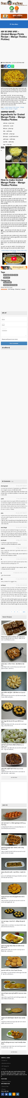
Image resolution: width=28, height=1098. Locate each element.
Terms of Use (5, 1086)
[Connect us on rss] (13, 1094)
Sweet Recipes (7, 617)
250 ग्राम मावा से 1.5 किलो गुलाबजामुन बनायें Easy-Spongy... (13, 823)
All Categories (5, 1066)
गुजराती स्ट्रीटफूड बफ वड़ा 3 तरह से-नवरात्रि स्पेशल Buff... (13, 1043)
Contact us (4, 1060)
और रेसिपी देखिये (14, 777)
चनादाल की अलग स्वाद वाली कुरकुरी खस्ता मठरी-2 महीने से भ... (13, 897)
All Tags (4, 1069)
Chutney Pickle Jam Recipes (10, 285)
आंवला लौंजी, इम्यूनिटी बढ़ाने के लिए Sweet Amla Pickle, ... (12, 769)
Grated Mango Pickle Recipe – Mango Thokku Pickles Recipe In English (12, 108)
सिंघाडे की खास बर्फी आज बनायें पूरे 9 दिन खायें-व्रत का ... (13, 637)
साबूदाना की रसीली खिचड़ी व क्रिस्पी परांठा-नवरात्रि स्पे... (13, 1018)
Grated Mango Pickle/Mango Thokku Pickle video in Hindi (14, 251)
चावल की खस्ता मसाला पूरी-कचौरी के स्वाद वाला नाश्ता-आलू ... (14, 994)
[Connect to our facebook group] (6, 1094)
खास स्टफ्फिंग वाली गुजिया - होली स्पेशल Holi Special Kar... (13, 693)
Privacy (4, 1089)
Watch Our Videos (6, 1081)
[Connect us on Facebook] (2, 1094)
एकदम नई (4, 805)
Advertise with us (6, 1063)
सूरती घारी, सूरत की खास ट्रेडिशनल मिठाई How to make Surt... (12, 745)
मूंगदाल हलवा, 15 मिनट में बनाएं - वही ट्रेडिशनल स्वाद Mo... (12, 664)
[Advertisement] (14, 48)
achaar (16, 275)
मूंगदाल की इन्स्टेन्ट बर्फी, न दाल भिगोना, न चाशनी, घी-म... (13, 873)
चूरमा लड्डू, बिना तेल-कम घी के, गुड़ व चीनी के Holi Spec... (12, 721)
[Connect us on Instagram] (17, 1094)
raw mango (6, 275)
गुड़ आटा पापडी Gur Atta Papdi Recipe (11, 970)
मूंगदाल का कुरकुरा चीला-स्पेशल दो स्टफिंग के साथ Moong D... (12, 946)
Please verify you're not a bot (10, 339)
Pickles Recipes (7, 282)
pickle (11, 275)
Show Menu (15, 24)
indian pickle (6, 277)
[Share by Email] (2, 66)
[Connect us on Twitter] (10, 1094)
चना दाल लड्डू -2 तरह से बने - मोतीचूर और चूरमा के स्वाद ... (13, 922)
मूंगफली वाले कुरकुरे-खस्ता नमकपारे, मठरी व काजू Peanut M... (12, 848)
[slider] (4, 289)
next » (24, 612)
